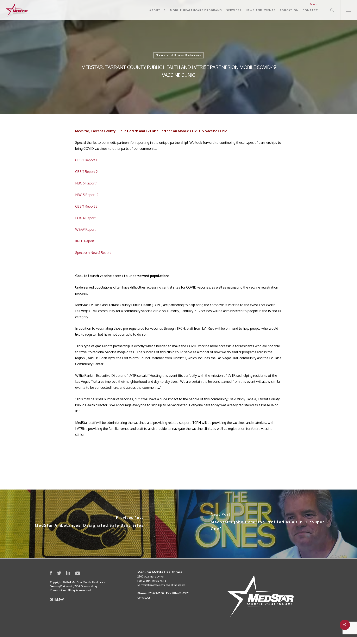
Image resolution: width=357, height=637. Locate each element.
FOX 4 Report (85, 218)
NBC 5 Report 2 (86, 195)
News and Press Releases (178, 55)
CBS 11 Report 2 (86, 172)
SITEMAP (57, 599)
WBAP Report (85, 229)
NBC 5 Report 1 (86, 183)
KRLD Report (85, 241)
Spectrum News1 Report (93, 253)
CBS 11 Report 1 (86, 160)
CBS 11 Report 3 (86, 206)
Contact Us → (145, 597)
